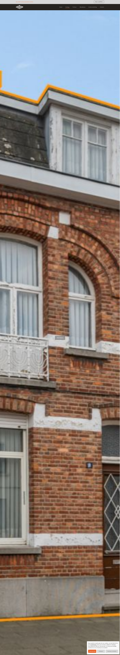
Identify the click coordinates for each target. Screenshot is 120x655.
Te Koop (67, 7)
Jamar (19, 7)
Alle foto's (60, 338)
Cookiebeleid (93, 644)
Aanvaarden (92, 651)
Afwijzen (101, 651)
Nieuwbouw (82, 7)
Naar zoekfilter (99, 1)
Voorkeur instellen (111, 651)
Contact (102, 7)
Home (60, 7)
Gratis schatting (92, 7)
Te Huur (74, 7)
